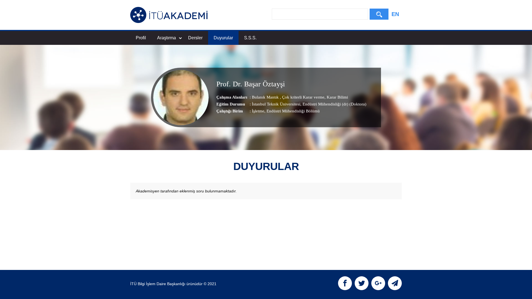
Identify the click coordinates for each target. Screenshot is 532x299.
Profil (141, 37)
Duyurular (223, 37)
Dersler (195, 37)
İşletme (258, 111)
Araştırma (166, 37)
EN (395, 14)
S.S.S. (250, 37)
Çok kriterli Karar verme (302, 97)
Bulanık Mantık (266, 97)
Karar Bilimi (337, 97)
